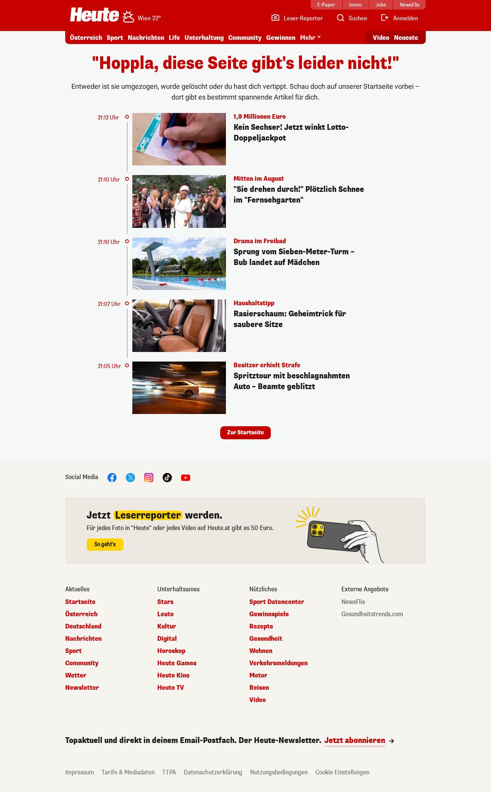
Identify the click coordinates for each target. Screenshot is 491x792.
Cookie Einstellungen (342, 772)
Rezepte (261, 626)
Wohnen (260, 651)
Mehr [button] (307, 38)
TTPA (169, 772)
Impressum (79, 772)
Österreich (86, 38)
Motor (258, 675)
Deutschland (83, 626)
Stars (165, 602)
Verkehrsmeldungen (278, 663)
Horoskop (171, 651)
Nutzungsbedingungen (279, 772)
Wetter (75, 675)
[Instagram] (148, 477)
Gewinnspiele (269, 614)
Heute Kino (173, 675)
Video (381, 38)
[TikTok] (167, 477)
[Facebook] (112, 477)
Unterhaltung (204, 38)
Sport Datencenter (276, 602)
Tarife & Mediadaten (128, 772)
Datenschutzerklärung (213, 772)
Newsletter (82, 688)
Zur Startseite (245, 432)
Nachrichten (83, 639)
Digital (167, 639)
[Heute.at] (94, 14)
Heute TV (170, 688)
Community (245, 38)
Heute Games (176, 663)
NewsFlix (353, 602)
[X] (130, 477)
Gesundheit (265, 639)
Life (174, 38)
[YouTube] (185, 477)
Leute (165, 614)
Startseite (80, 602)
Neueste (406, 38)
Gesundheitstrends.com (372, 614)
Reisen (259, 688)
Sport (115, 38)
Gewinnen (280, 38)
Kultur (166, 626)
